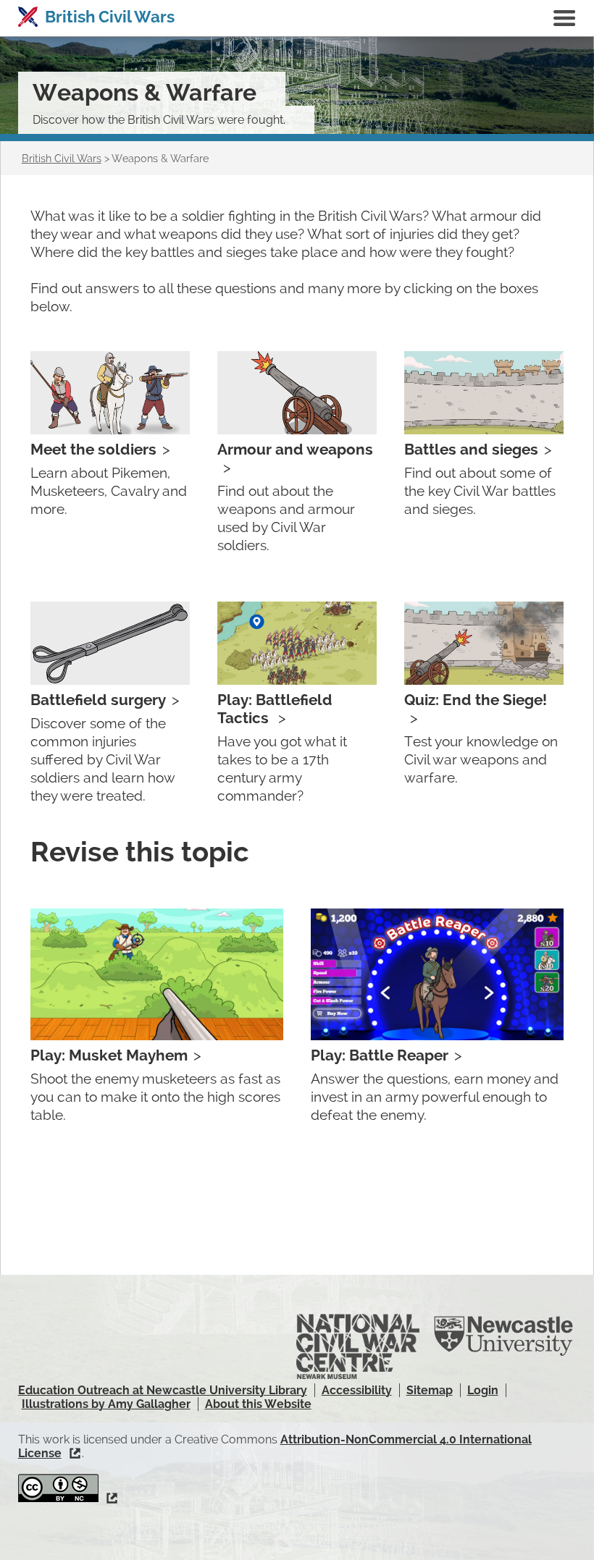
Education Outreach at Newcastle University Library (162, 1390)
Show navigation (564, 18)
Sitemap (429, 1390)
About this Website (258, 1404)
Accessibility (357, 1390)
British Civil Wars (110, 16)
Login (482, 1390)
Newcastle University (503, 1336)
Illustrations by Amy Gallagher (106, 1404)
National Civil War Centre (357, 1347)
